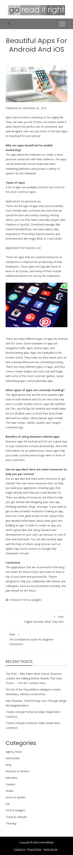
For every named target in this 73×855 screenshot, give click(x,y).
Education (12, 777)
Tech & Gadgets (32, 600)
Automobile (13, 758)
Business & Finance (17, 771)
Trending (11, 823)
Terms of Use (50, 849)
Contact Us (19, 849)
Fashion (10, 784)
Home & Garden (15, 797)
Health (9, 791)
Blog (8, 764)
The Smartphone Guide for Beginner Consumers (31, 639)
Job (8, 804)
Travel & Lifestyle (16, 817)
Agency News (14, 751)
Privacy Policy (34, 849)
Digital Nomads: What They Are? (44, 619)
